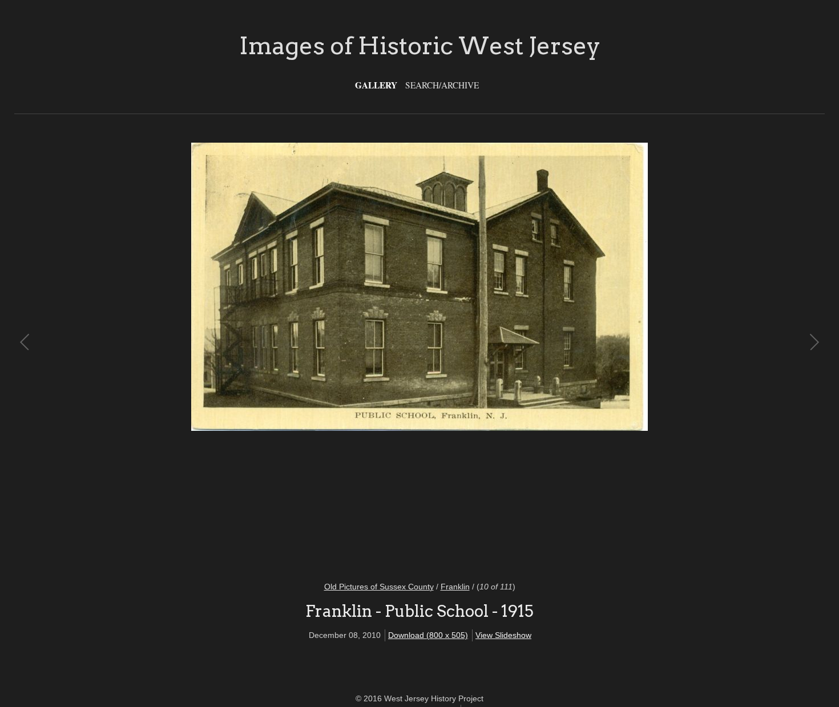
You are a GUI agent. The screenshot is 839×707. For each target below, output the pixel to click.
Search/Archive (442, 85)
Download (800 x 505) (428, 635)
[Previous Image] (222, 355)
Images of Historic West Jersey (419, 45)
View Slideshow (503, 635)
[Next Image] (616, 355)
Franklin (455, 586)
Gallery (376, 85)
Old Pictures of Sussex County (379, 586)
